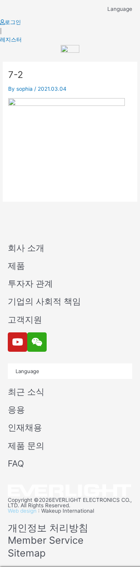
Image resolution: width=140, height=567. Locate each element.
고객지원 (25, 320)
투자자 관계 (30, 283)
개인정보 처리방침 (48, 528)
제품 (16, 266)
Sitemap (27, 553)
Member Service (46, 540)
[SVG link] (70, 491)
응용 (16, 410)
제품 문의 (26, 446)
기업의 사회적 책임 (44, 301)
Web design (22, 511)
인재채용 (25, 427)
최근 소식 (26, 392)
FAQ (16, 463)
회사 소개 (26, 248)
